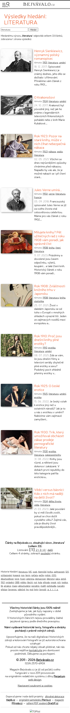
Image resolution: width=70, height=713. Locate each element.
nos (22, 575)
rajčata (34, 575)
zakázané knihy (53, 454)
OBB (17, 582)
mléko (23, 582)
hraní (22, 578)
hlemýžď (42, 571)
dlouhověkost (7, 578)
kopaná (16, 575)
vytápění (10, 582)
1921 (3, 582)
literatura (53, 62)
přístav (4, 589)
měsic (48, 575)
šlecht (30, 582)
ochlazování (6, 575)
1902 (45, 193)
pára (58, 578)
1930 (45, 451)
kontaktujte (35, 650)
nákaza (52, 151)
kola (40, 582)
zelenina (30, 578)
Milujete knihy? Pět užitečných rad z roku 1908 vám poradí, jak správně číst (49, 238)
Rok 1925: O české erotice (47, 387)
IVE (30, 571)
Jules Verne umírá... (48, 189)
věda (36, 504)
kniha (52, 247)
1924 (45, 101)
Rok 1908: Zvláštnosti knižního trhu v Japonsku (49, 290)
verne (52, 193)
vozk (35, 571)
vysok (53, 582)
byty (36, 589)
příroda (46, 582)
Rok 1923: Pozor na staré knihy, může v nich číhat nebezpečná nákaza (49, 142)
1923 (45, 151)
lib (2, 585)
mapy (14, 585)
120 (67, 571)
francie (38, 197)
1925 (45, 393)
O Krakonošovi (44, 97)
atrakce (7, 585)
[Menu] (5, 4)
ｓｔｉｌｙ (52, 589)
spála (60, 151)
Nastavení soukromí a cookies (35, 685)
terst (17, 578)
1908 (45, 247)
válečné (21, 589)
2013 (54, 575)
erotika (52, 347)
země (63, 578)
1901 (45, 62)
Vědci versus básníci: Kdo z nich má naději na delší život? (49, 493)
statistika (39, 301)
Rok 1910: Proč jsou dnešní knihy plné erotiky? (48, 340)
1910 (45, 347)
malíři (43, 585)
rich (59, 582)
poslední (45, 553)
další (50, 550)
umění (62, 62)
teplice (65, 582)
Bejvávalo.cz (45, 659)
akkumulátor (24, 585)
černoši (42, 589)
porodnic (35, 585)
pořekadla (51, 585)
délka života (55, 501)
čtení (58, 247)
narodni (60, 585)
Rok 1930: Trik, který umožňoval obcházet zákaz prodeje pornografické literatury (49, 439)
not (35, 582)
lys (27, 589)
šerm (27, 575)
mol (31, 589)
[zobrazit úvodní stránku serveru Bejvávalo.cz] (39, 6)
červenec (12, 589)
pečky (41, 575)
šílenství (51, 578)
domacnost (40, 578)
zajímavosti (59, 571)
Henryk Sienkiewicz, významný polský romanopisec (48, 54)
